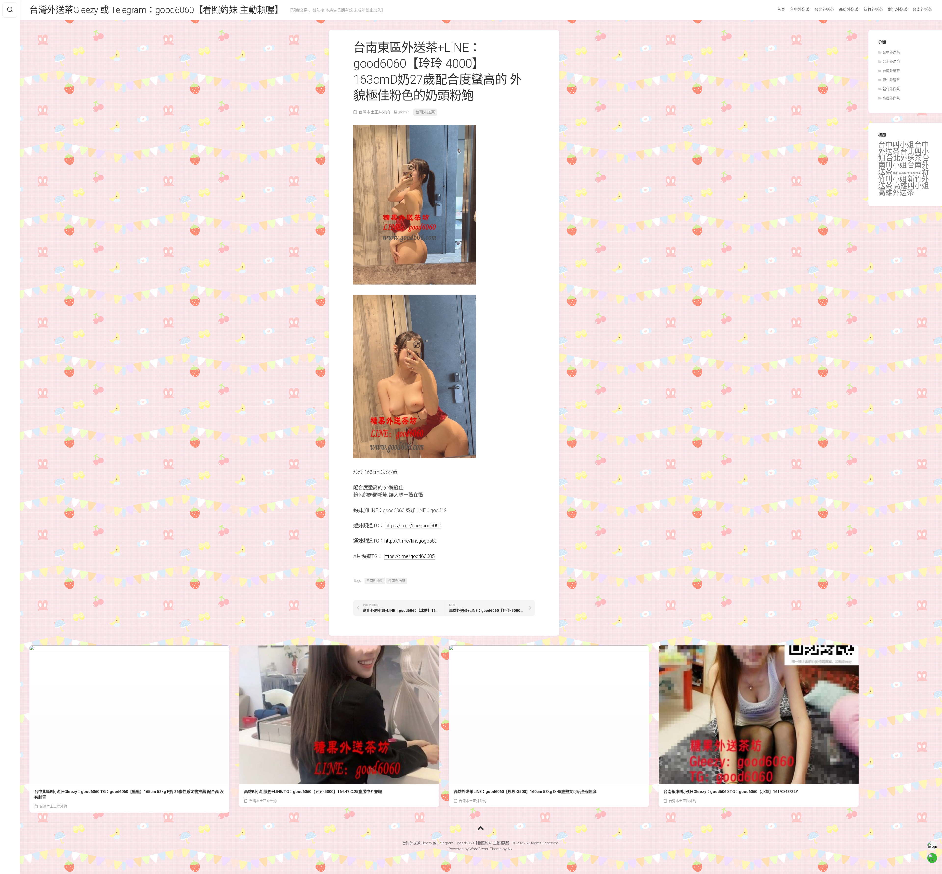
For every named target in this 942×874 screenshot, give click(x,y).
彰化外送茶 (898, 9)
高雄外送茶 (849, 9)
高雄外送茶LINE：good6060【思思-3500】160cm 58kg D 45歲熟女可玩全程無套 (525, 791)
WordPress (479, 849)
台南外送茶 (922, 9)
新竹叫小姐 (903, 175)
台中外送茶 (800, 9)
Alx (510, 849)
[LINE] (932, 858)
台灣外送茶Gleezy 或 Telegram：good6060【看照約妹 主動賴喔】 (156, 10)
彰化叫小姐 (900, 173)
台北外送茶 (824, 9)
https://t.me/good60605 (409, 556)
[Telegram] (932, 846)
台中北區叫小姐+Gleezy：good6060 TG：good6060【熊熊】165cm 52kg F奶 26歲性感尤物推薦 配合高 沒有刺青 (129, 794)
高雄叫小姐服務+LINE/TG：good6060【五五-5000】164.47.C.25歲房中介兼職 (313, 791)
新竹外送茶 (873, 9)
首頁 (781, 9)
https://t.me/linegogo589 (410, 541)
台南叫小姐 (374, 581)
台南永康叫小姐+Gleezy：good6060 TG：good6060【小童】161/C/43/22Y (731, 791)
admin (404, 112)
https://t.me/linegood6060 (413, 526)
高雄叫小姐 (911, 185)
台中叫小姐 (896, 144)
